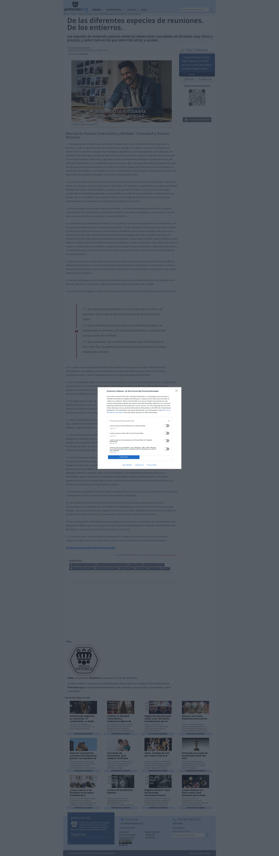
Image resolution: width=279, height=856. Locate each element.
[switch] (166, 425)
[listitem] (139, 421)
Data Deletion (127, 465)
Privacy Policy (152, 465)
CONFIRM (124, 457)
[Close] (177, 391)
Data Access (139, 465)
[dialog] (139, 428)
